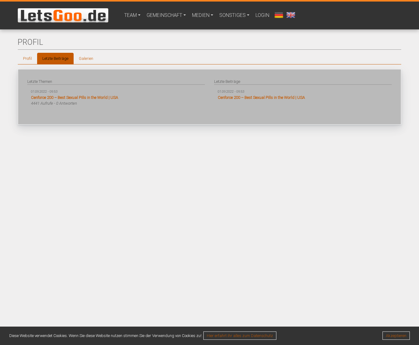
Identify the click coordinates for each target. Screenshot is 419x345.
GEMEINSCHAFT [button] (164, 15)
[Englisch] (290, 14)
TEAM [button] (130, 15)
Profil (27, 58)
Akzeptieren (396, 335)
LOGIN (262, 15)
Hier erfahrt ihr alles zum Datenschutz (240, 335)
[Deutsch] (278, 14)
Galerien (86, 58)
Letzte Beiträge (55, 58)
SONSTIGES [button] (232, 15)
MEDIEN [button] (201, 15)
